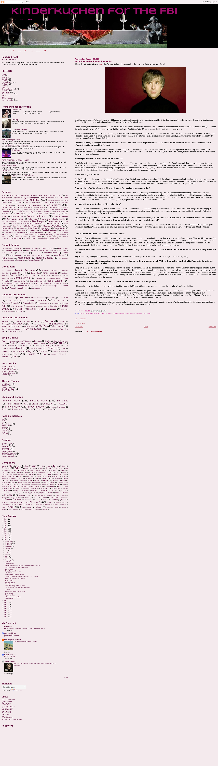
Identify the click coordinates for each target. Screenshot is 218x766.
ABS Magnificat (9, 563)
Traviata (30, 354)
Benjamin (27, 468)
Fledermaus (10, 345)
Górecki (23, 480)
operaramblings (10, 633)
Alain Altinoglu (6, 270)
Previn (57, 492)
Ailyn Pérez (14, 195)
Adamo (4, 466)
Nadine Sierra (32, 228)
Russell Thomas (17, 234)
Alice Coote (43, 195)
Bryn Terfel (20, 205)
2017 (6, 533)
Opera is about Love (9, 389)
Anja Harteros (62, 198)
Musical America (7, 708)
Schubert (7, 500)
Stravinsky (50, 502)
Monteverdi (44, 488)
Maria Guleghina (54, 223)
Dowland (58, 474)
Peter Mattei (5, 230)
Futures (4, 85)
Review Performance (9, 453)
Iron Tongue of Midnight (12, 639)
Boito (31, 470)
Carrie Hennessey (34, 205)
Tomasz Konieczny (52, 237)
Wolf (22, 509)
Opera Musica (6, 711)
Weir (10, 509)
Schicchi (63, 351)
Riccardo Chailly (7, 286)
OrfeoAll (5, 351)
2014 (6, 539)
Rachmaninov (38, 495)
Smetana (45, 500)
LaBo (47, 345)
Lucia (66, 345)
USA (3, 97)
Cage (11, 472)
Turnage (63, 504)
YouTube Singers (7, 100)
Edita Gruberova (31, 250)
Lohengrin (57, 345)
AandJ (4, 195)
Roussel (36, 498)
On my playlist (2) (9, 657)
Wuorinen (29, 509)
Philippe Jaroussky (18, 230)
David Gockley (22, 301)
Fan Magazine (109, 313)
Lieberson (45, 484)
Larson (21, 484)
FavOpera (5, 84)
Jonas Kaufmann (36, 216)
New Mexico (6, 326)
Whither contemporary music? (12, 140)
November (8, 543)
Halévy (37, 480)
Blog (3, 420)
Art (3, 419)
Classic (35, 404)
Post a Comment (80, 323)
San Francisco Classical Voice (12, 719)
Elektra (30, 343)
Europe (102, 313)
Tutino (3, 507)
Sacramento (58, 326)
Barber (55, 466)
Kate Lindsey (46, 219)
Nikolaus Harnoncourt (25, 283)
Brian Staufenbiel (38, 298)
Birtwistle (6, 470)
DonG (23, 343)
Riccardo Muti (23, 286)
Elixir (36, 343)
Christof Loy (51, 298)
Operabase (5, 714)
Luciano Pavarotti (16, 255)
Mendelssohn (8, 488)
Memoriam (24, 257)
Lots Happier (9, 593)
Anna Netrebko (31, 200)
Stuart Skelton (6, 237)
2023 (6, 521)
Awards (4, 77)
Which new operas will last (13, 597)
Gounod (65, 478)
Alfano (26, 466)
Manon (33, 348)
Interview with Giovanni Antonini (14, 574)
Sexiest (4, 429)
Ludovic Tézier (39, 223)
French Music (12, 406)
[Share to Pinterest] (104, 311)
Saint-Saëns (54, 498)
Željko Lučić (53, 238)
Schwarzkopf (20, 260)
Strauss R (34, 502)
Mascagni (39, 486)
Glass (22, 478)
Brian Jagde (64, 202)
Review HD (5, 450)
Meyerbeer (34, 488)
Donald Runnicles (50, 273)
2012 (6, 602)
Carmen (37, 341)
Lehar (27, 484)
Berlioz (48, 468)
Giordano (13, 478)
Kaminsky (60, 482)
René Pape (21, 232)
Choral (26, 404)
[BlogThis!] (97, 311)
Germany (5, 324)
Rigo (29, 351)
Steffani (4, 502)
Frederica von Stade (8, 253)
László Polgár (30, 255)
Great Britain (17, 324)
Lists (3, 87)
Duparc (4, 476)
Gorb (51, 478)
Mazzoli (66, 486)
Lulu (6, 348)
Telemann (28, 504)
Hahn (30, 480)
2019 (6, 529)
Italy (28, 324)
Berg (34, 468)
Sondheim (54, 500)
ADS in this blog (9, 59)
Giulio (30, 345)
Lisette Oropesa (55, 221)
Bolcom (38, 470)
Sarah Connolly (29, 234)
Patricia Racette (59, 228)
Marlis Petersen (17, 226)
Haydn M (4, 482)
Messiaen (26, 488)
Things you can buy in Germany (15, 578)
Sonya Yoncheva (61, 234)
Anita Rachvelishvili (48, 197)
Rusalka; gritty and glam (11, 635)
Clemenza (65, 341)
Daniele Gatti (35, 273)
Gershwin (55, 476)
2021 (6, 525)
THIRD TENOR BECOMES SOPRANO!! (15, 160)
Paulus (4, 492)
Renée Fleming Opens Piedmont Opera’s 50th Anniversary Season (24, 628)
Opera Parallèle (29, 326)
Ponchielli (34, 492)
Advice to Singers (8, 371)
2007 (6, 613)
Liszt (57, 484)
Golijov (44, 478)
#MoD (4, 74)
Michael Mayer (42, 306)
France (62, 322)
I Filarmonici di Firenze (20, 130)
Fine (26, 476)
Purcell (21, 495)
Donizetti (47, 474)
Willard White (43, 238)
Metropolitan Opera (55, 324)
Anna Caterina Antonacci (13, 200)
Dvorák (11, 476)
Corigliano (5, 474)
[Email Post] (92, 310)
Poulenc (49, 493)
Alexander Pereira (8, 298)
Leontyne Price (50, 253)
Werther (15, 357)
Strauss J (23, 502)
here (100, 64)
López (64, 484)
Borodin (45, 470)
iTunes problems (10, 595)
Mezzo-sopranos (52, 225)
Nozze (51, 348)
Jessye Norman (23, 253)
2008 (6, 611)
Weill (3, 509)
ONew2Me (5, 90)
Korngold (7, 484)
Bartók (64, 466)
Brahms (53, 470)
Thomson (55, 504)
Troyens (53, 354)
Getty (64, 476)
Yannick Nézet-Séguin (19, 288)
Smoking (15, 120)
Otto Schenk (54, 306)
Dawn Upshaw (48, 248)
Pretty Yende (64, 230)
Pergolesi (19, 492)
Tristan (44, 354)
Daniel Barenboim (19, 273)
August (7, 548)
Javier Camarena (16, 217)
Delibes (39, 474)
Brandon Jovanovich (50, 203)
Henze (20, 482)
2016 (6, 535)
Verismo (48, 409)
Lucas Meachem (26, 223)
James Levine (22, 277)
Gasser (46, 476)
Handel (45, 480)
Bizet (14, 470)
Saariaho (44, 498)
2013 (6, 600)
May (6, 554)
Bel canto (62, 400)
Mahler (13, 486)
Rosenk (43, 351)
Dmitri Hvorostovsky (13, 251)
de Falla (45, 509)
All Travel (5, 322)
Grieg (6, 480)
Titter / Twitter (9, 580)
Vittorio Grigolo (17, 239)
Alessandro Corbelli (28, 195)
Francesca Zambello (10, 303)
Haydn (63, 480)
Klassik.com (6, 704)
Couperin (13, 474)
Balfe (42, 466)
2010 (6, 606)
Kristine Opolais (59, 219)
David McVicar (38, 300)
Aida (3, 341)
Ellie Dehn (39, 209)
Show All (66, 677)
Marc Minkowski (54, 278)
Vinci (23, 507)
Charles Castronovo (9, 207)
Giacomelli (5, 478)
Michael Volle (21, 228)
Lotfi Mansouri (30, 306)
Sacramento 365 (7, 718)
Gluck (36, 478)
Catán (26, 472)
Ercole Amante (9, 584)
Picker (27, 492)
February (8, 560)
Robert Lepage (50, 309)
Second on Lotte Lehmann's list (22, 176)
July (6, 550)
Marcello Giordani (43, 255)
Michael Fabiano (7, 228)
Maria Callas (59, 255)
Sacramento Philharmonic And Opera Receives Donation (22, 565)
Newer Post (79, 327)
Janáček (51, 482)
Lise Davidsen (38, 221)
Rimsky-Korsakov (15, 498)
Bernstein (59, 468)
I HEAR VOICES (10, 655)
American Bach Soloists (23, 322)
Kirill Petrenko (41, 278)
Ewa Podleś (62, 250)
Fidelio (61, 343)
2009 (6, 609)
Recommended (7, 443)
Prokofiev (65, 493)
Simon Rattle (38, 286)
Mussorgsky (25, 490)
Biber (66, 468)
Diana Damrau (14, 210)
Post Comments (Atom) (93, 331)
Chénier (56, 341)
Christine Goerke (39, 207)
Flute (18, 345)
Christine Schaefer (31, 248)
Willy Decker (19, 311)
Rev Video (5, 445)
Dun (64, 474)
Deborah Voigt (63, 248)
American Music (11, 400)
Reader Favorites (130, 313)
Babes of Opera (10, 582)
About (46, 51)
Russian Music (18, 409)
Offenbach (43, 491)
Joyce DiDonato (61, 217)
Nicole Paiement (7, 283)
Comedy (4, 79)
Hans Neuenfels (44, 303)
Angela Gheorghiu (30, 198)
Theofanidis (38, 504)
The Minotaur (9, 569)
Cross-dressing (7, 387)
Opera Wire (8, 626)
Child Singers (16, 150)
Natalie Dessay (44, 257)
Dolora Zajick (28, 209)
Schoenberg (64, 498)
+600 (80, 313)
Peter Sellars (6, 390)
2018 (6, 531)
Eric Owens (18, 212)
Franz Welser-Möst (29, 275)
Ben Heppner (6, 248)
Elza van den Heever (53, 209)
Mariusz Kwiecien (8, 258)
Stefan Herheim (8, 311)
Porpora (41, 492)
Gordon (57, 478)
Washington (53, 329)
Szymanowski (6, 504)
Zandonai (37, 509)
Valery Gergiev (51, 286)
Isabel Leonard (44, 214)
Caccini (4, 472)
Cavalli (33, 472)
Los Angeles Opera (39, 324)
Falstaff (42, 343)
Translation (139, 313)
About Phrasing (7, 366)
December (8, 541)
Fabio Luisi (14, 275)
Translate (18, 690)
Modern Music (36, 406)
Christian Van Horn (25, 207)
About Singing (6, 368)
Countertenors (53, 207)
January (8, 561)
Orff (52, 490)
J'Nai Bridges (57, 214)
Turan (61, 354)
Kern (66, 482)
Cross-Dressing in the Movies (14, 571)
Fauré (19, 476)
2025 (6, 519)
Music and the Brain (8, 373)
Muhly (16, 490)
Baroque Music (38, 400)
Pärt (29, 495)
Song (39, 409)
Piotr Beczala (33, 230)
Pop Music (61, 407)
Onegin (63, 348)
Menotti (18, 488)
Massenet (50, 486)
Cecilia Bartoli (95, 313)
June (7, 552)
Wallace (49, 507)
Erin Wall (53, 250)
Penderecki (11, 492)
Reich (64, 495)
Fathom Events (7, 701)
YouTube (5, 434)
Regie (4, 95)
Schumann (17, 500)
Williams (15, 509)
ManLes (20, 348)
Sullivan (58, 502)
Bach (34, 466)
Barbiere (28, 341)
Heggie (11, 482)
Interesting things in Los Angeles (15, 586)
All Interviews (87, 313)
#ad (3, 76)
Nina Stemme (45, 228)
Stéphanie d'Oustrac (20, 237)
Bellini (17, 468)
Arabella (12, 341)
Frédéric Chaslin (45, 275)
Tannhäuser (5, 354)
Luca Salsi (14, 223)
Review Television (8, 456)
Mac (12, 348)
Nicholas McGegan (36, 281)
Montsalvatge (56, 488)
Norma (41, 348)
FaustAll (51, 343)
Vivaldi (29, 507)
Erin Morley (29, 212)
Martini (31, 486)
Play (53, 407)
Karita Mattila (32, 219)
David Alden (10, 301)
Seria (30, 409)
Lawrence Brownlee (9, 221)
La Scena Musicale (8, 706)
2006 (6, 615)
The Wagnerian (9, 661)
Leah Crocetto (24, 221)
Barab (48, 466)
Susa (64, 502)
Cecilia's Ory (9, 572)
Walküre (5, 357)
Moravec (65, 488)
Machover (4, 486)
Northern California (8, 89)
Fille (3, 345)
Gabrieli (39, 476)
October (8, 545)
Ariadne (20, 341)
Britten (62, 470)
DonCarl (13, 343)
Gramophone (6, 703)
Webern (64, 507)
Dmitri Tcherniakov (60, 301)
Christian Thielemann (50, 271)
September (8, 546)
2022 (6, 523)
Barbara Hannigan (32, 203)
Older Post (212, 327)
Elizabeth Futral (43, 250)
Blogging (7, 589)
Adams (11, 466)
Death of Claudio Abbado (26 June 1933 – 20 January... (22, 576)
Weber (57, 507)
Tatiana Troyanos (34, 260)
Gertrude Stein (7, 424)
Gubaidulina (14, 480)
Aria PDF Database (8, 700)
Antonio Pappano (25, 270)
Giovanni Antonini (119, 313)
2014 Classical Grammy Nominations (16, 567)
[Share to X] (100, 311)
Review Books (6, 446)
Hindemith (27, 482)
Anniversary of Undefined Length (15, 591)
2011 (6, 604)
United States (6, 99)
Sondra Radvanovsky (44, 235)
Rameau (49, 495)
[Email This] (95, 311)
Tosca (15, 354)
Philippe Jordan (61, 283)
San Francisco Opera (11, 329)
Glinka (30, 478)
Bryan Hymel (8, 205)
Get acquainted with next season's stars (17, 587)
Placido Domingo (49, 230)
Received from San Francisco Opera (25, 641)
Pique (14, 351)
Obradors (34, 490)
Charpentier (41, 472)
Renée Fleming (35, 232)
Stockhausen (14, 502)
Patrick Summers (43, 283)
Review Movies (7, 451)
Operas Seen (35, 51)
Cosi (5, 343)
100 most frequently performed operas (15, 145)
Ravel (57, 495)
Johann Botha (36, 253)
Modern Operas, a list (9, 165)
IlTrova (37, 345)
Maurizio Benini (19, 281)
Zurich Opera (147, 313)
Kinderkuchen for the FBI (94, 11)
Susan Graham (36, 237)
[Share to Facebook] (102, 311)
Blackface (5, 386)
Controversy (6, 170)
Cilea (57, 472)
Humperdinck (36, 482)
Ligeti (51, 484)
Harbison (55, 480)
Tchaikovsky (17, 504)
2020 (6, 527)
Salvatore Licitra (9, 260)
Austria (37, 322)
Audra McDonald (16, 203)
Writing (4, 432)
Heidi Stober (17, 214)
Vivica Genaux (30, 239)
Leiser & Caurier (17, 306)
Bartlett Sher (22, 298)
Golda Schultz (6, 214)
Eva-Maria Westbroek (43, 212)
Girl (24, 345)
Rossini (26, 498)
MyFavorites (6, 425)
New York (17, 326)
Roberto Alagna (51, 232)
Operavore (5, 716)
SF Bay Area (42, 326)
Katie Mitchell (55, 303)
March (7, 558)
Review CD (5, 448)
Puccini (8, 495)
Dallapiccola (21, 474)
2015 (6, 537)
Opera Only (5, 92)
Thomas (47, 504)
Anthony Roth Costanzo (55, 200)
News (4, 427)
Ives (44, 482)
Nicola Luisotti (54, 280)
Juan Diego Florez (15, 219)
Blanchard (24, 470)
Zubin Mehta (36, 288)
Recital (4, 409)
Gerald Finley (60, 212)
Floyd (32, 476)
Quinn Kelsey (9, 232)
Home (5, 51)
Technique (5, 375)
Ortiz (57, 490)
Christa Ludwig (17, 248)
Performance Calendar (19, 51)
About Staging (6, 384)
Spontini (63, 500)
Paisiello (63, 490)
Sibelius (37, 500)
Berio (41, 468)
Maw (59, 486)
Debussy (31, 474)
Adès (19, 466)
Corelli (64, 472)
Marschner (23, 486)
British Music (13, 404)
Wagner (39, 507)
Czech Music (63, 404)
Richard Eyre (19, 309)
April (6, 556)
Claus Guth (63, 298)
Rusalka (55, 351)
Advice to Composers (9, 370)
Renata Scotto (63, 258)
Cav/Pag (48, 341)
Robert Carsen (33, 309)
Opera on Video (7, 713)
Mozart (7, 491)
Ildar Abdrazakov (31, 214)
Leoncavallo (35, 484)
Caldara (18, 472)
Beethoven (6, 468)
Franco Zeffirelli (29, 303)
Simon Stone (64, 309)
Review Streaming (8, 455)
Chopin (51, 472)
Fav (3, 422)
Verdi (11, 507)
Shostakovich (29, 500)
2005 (6, 617)
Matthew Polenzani (32, 226)
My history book (7, 709)
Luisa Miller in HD (18, 110)
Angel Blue (16, 197)
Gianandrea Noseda (59, 275)
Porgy (21, 351)
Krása (14, 484)
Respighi (4, 498)
